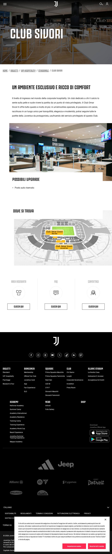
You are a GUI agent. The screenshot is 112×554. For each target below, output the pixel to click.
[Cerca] (101, 4)
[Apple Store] (99, 433)
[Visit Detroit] (96, 482)
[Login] (107, 4)
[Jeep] (66, 464)
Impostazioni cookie (74, 546)
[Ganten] (43, 493)
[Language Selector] (108, 508)
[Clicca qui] (18, 292)
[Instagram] (38, 355)
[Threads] (45, 355)
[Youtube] (52, 355)
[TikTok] (66, 355)
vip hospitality (28, 70)
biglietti (14, 70)
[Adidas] (46, 464)
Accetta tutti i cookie (97, 546)
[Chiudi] (105, 520)
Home (5, 70)
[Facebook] (31, 355)
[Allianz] (16, 482)
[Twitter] (59, 355)
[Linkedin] (74, 355)
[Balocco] (16, 493)
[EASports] (43, 482)
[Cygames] (69, 482)
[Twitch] (81, 355)
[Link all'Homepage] (56, 4)
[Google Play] (99, 439)
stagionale (43, 70)
